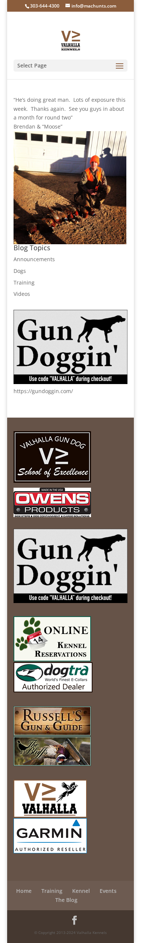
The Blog (66, 899)
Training (24, 282)
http (19, 391)
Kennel (81, 890)
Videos (22, 293)
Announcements (34, 259)
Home (24, 890)
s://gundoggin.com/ (48, 391)
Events (108, 890)
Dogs (20, 270)
